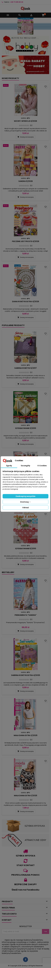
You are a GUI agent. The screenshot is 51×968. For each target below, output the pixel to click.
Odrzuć (25, 507)
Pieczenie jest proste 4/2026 (25, 241)
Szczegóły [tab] (25, 465)
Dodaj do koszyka (25, 137)
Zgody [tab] (9, 465)
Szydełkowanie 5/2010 (25, 548)
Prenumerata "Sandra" (26, 615)
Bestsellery (8, 572)
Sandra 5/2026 (25, 181)
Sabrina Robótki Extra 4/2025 (25, 675)
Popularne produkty (13, 325)
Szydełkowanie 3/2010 (25, 428)
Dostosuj (24, 502)
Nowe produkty (10, 78)
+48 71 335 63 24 (16, 2)
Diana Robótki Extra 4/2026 (25, 301)
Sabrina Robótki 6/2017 (25, 368)
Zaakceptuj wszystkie (25, 496)
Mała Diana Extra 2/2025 (25, 735)
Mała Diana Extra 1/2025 (25, 795)
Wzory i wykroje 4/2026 (25, 121)
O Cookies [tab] (42, 465)
